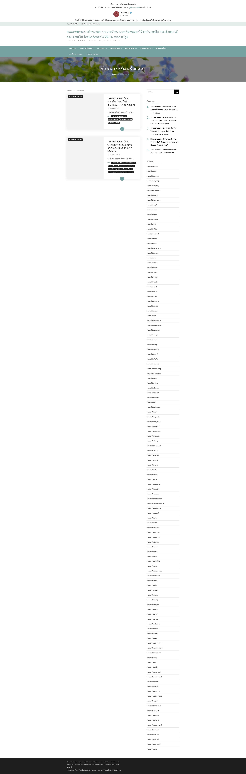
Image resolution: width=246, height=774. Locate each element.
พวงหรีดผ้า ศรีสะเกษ (113, 119)
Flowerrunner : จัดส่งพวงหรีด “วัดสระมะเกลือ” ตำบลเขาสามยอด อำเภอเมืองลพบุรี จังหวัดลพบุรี (164, 142)
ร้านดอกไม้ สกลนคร (152, 306)
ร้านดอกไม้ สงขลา (152, 311)
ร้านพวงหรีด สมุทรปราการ (154, 643)
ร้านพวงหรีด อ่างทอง (153, 730)
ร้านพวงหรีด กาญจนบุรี (153, 422)
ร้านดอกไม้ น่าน (151, 224)
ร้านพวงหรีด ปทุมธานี (153, 527)
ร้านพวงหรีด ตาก (152, 479)
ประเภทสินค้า (101, 48)
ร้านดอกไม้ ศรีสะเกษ (153, 301)
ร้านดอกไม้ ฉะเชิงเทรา (153, 200)
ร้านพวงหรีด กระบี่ (152, 412)
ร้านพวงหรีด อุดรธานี (153, 710)
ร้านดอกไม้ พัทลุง (152, 239)
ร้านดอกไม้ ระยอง (152, 272)
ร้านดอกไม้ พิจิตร (152, 243)
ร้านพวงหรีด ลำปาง (152, 614)
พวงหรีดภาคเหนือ (115, 48)
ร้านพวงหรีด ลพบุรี (152, 609)
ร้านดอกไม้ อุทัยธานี (152, 378)
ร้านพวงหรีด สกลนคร (153, 629)
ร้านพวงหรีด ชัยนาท (153, 455)
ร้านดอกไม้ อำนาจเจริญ (154, 373)
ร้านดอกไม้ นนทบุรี (152, 219)
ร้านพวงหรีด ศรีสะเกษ (75, 96)
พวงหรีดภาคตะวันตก (92, 54)
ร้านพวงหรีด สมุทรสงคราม (154, 648)
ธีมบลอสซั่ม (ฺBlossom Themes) (92, 770)
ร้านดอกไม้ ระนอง (152, 267)
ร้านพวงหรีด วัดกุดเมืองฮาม (115, 165)
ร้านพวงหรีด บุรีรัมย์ (152, 523)
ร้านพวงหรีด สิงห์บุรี (152, 667)
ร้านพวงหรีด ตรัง (152, 470)
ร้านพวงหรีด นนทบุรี (153, 513)
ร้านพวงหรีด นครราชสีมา (154, 499)
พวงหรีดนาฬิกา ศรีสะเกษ (118, 162)
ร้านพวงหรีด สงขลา (152, 633)
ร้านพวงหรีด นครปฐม (153, 489)
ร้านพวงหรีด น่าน (152, 518)
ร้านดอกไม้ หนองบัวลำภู (154, 369)
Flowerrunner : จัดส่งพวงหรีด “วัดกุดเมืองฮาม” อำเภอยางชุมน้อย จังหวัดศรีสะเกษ (120, 146)
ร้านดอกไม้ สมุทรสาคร (153, 330)
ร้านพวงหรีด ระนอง (152, 590)
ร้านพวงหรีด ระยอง (152, 595)
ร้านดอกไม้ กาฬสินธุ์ (153, 186)
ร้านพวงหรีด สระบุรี (152, 657)
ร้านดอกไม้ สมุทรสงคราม (154, 325)
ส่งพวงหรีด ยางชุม (113, 169)
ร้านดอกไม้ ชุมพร (152, 210)
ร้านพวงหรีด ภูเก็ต (152, 566)
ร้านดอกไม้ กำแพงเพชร (153, 190)
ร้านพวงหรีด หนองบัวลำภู (154, 696)
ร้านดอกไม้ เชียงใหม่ (153, 393)
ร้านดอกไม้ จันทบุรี (152, 195)
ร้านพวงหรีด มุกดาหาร (153, 576)
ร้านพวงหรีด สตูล (152, 638)
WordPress (117, 770)
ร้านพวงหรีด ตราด (152, 475)
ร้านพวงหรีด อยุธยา (152, 701)
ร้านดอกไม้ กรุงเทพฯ (153, 176)
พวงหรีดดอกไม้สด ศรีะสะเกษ (119, 116)
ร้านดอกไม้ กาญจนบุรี (153, 181)
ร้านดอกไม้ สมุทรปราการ (154, 320)
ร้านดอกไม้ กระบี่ (152, 171)
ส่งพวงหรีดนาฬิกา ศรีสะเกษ (127, 172)
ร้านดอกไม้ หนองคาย (153, 364)
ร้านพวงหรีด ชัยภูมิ (152, 460)
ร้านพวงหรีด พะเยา (152, 547)
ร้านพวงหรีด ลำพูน (152, 619)
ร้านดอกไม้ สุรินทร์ (152, 354)
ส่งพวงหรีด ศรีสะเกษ (113, 172)
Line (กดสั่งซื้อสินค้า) (86, 48)
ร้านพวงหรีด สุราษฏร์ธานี (154, 677)
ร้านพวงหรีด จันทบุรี (152, 441)
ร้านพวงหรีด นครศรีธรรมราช (155, 503)
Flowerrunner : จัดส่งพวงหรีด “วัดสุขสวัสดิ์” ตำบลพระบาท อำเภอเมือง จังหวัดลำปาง (163, 109)
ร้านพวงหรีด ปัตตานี (153, 542)
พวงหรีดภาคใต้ (160, 48)
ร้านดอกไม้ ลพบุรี (152, 287)
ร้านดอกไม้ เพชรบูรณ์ (153, 397)
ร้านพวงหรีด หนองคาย (153, 691)
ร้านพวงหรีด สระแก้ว (153, 662)
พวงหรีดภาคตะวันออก (75, 54)
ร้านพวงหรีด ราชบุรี (152, 600)
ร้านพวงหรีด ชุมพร (152, 465)
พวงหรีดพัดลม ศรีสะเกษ (126, 119)
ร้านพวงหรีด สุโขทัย (152, 686)
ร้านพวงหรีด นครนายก (153, 484)
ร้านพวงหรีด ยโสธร (152, 585)
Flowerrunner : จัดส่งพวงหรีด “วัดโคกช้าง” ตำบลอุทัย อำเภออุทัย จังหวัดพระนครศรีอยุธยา (163, 131)
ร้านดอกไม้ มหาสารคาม (154, 248)
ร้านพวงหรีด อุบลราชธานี (154, 725)
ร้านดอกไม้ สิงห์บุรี (152, 345)
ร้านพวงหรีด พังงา (152, 552)
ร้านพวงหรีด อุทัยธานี (153, 720)
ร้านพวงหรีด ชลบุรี (152, 450)
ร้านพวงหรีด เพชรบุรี (153, 739)
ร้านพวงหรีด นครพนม (153, 494)
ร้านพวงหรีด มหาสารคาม (154, 571)
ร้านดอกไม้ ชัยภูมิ (152, 205)
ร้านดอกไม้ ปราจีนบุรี (153, 234)
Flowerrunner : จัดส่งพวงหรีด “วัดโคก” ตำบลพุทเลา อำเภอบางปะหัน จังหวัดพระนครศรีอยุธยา (163, 120)
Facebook (72, 48)
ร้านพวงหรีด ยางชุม (131, 162)
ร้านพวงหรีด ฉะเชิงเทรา (154, 446)
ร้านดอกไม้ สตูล (151, 316)
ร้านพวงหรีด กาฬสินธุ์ (153, 426)
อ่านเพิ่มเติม (119, 129)
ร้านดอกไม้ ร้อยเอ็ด (152, 282)
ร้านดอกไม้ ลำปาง (152, 292)
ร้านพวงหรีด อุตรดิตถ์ (153, 715)
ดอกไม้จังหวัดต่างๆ (152, 166)
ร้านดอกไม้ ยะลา (152, 258)
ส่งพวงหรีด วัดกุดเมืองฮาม (125, 169)
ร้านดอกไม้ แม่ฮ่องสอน (153, 407)
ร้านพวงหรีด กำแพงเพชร (154, 431)
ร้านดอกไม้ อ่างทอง (152, 383)
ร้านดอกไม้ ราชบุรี (152, 277)
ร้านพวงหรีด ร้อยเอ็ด (153, 605)
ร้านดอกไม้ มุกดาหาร (153, 253)
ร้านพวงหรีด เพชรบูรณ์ (153, 744)
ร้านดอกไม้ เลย (151, 402)
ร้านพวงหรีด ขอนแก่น (153, 436)
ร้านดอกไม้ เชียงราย (153, 388)
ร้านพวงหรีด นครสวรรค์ (154, 508)
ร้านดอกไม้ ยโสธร (152, 263)
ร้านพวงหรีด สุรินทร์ (152, 682)
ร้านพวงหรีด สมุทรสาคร (154, 653)
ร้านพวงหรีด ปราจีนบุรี (153, 537)
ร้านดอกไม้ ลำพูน (152, 296)
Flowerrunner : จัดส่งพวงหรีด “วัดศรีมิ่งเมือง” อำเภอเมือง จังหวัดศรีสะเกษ (121, 101)
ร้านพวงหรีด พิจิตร (152, 556)
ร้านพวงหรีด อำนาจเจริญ (154, 706)
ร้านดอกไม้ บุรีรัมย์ (152, 229)
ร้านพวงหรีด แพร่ (152, 749)
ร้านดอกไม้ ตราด (152, 214)
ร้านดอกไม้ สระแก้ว (152, 340)
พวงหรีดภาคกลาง (130, 48)
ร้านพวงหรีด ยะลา (152, 580)
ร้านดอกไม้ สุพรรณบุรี (153, 349)
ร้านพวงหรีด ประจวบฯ (153, 532)
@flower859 (134, 8)
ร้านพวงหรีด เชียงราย (153, 735)
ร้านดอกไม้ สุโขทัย (152, 359)
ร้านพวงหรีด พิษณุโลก (153, 561)
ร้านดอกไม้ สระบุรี (152, 335)
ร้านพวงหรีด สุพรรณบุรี (153, 672)
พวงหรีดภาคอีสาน (145, 48)
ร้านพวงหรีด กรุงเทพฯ (153, 417)
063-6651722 (73, 24)
